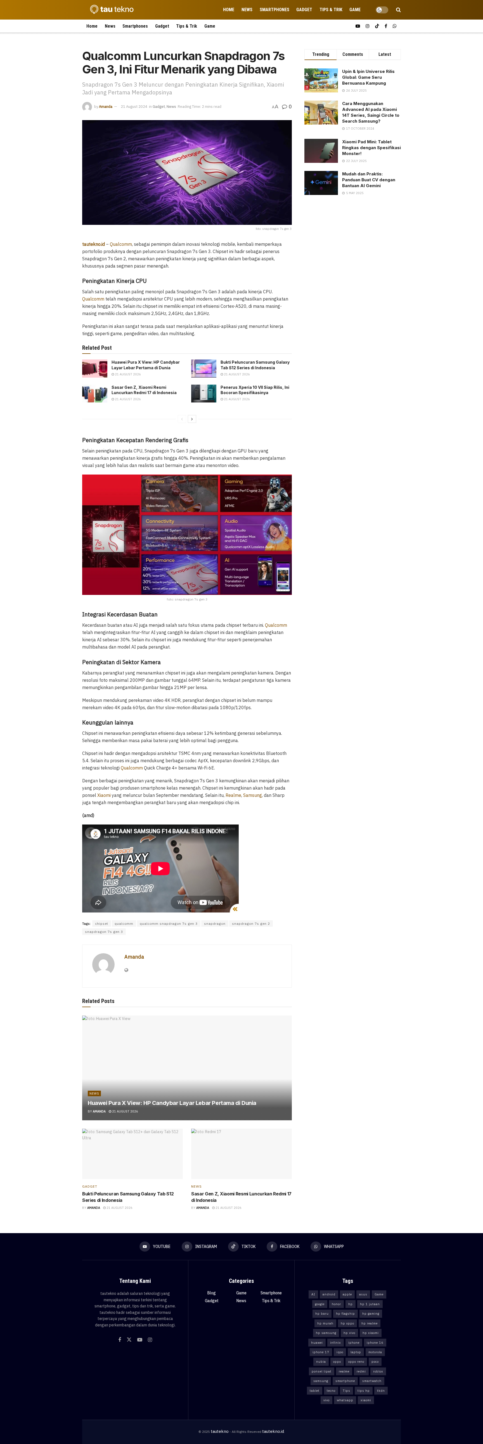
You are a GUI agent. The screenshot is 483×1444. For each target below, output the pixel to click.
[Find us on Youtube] (358, 26)
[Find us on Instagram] (368, 26)
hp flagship (345, 1314)
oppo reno (356, 1362)
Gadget (304, 9)
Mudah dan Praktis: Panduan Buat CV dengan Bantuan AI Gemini (368, 179)
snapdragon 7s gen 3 (104, 932)
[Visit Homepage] (110, 10)
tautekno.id (273, 1431)
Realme (233, 795)
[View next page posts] (192, 419)
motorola (375, 1352)
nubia (321, 1362)
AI (313, 1294)
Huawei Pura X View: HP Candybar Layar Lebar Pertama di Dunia (172, 1103)
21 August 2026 (127, 374)
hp (350, 1304)
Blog (211, 1292)
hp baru (322, 1314)
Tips (346, 1391)
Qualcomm (121, 244)
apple (347, 1294)
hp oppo (347, 1323)
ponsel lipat (322, 1371)
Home (228, 9)
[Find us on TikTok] (377, 26)
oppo (337, 1362)
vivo (326, 1400)
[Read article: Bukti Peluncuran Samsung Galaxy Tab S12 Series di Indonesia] (203, 368)
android (329, 1294)
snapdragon (215, 923)
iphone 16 (375, 1343)
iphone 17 (320, 1352)
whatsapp (345, 1400)
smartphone (345, 1381)
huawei (317, 1343)
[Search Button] (398, 10)
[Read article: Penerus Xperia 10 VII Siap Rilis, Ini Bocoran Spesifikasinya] (203, 393)
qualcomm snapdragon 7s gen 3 (169, 923)
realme (344, 1371)
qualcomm (124, 923)
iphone (353, 1343)
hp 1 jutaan (370, 1304)
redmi (361, 1371)
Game (355, 9)
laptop (356, 1352)
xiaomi (366, 1400)
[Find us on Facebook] (386, 26)
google (320, 1304)
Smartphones (274, 9)
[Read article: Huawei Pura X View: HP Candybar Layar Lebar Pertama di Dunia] (94, 368)
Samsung (252, 795)
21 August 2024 (134, 106)
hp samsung (326, 1333)
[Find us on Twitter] (129, 1339)
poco (375, 1362)
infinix (335, 1343)
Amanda (105, 106)
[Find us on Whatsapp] (395, 26)
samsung (320, 1381)
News (247, 9)
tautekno (220, 1431)
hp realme (369, 1323)
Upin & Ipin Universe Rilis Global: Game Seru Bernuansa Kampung (368, 77)
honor (336, 1304)
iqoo (340, 1352)
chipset (101, 923)
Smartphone (271, 1292)
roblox (378, 1371)
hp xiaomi (371, 1333)
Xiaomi (104, 795)
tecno (331, 1391)
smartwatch (372, 1381)
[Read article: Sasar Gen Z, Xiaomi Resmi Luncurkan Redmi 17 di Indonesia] (94, 393)
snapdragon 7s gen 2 (251, 923)
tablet (314, 1391)
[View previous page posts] (182, 419)
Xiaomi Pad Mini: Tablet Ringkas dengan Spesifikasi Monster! (371, 147)
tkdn (381, 1391)
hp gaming (370, 1314)
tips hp (363, 1391)
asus (363, 1294)
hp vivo (349, 1333)
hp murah (325, 1323)
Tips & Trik (330, 9)
